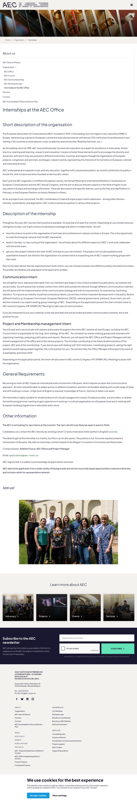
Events (76, 616)
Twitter (22, 699)
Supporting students (60, 751)
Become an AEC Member (61, 721)
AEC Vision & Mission (11, 62)
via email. (113, 431)
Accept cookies (38, 795)
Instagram (33, 699)
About (18, 707)
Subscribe (116, 648)
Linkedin (27, 699)
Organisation (19, 40)
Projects (43, 616)
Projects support (58, 744)
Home (7, 40)
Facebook (17, 699)
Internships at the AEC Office (16, 87)
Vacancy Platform (59, 737)
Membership (58, 707)
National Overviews (59, 724)
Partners (6, 92)
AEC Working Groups (13, 83)
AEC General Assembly (14, 79)
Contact (6, 97)
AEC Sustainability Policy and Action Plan (20, 101)
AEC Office (9, 71)
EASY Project (57, 747)
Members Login (58, 714)
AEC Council (9, 75)
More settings (59, 795)
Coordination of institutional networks (66, 741)
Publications (21, 744)
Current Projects (21, 762)
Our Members (57, 711)
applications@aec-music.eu (23, 455)
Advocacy (10, 616)
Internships (32, 40)
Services (110, 616)
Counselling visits (58, 734)
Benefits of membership (61, 718)
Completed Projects (22, 765)
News (17, 733)
